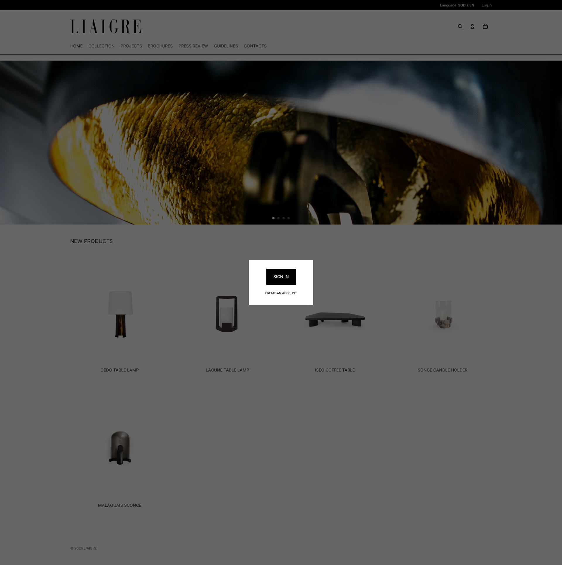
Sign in (281, 276)
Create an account (281, 293)
